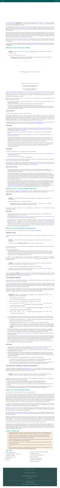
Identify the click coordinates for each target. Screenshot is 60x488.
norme (27, 222)
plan (18, 28)
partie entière (16, 131)
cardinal (36, 326)
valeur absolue (22, 130)
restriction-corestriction (25, 333)
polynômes (9, 222)
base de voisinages (45, 268)
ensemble (38, 145)
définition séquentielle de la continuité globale (21, 413)
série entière (33, 395)
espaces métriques (17, 40)
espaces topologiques (32, 40)
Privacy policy (27, 472)
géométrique (41, 27)
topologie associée (28, 368)
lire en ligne (39, 433)
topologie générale (39, 123)
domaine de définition (42, 128)
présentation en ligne (22, 437)
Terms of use (30, 477)
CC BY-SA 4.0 (35, 475)
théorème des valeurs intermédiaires (35, 44)
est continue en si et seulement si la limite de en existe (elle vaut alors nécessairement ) (30, 91)
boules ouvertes (49, 368)
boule (16, 217)
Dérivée (7, 460)
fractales (17, 36)
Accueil (2, 1)
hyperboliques (36, 129)
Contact (32, 469)
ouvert (23, 269)
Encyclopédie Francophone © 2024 (30, 484)
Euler (7, 394)
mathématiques (11, 22)
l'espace (23, 28)
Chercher (57, 1)
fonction (41, 22)
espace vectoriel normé (26, 216)
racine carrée (21, 170)
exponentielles (23, 129)
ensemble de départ (38, 348)
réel (25, 51)
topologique (33, 22)
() (11, 327)
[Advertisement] (30, 14)
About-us (28, 469)
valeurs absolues (47, 222)
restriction (29, 274)
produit (39, 163)
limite (7, 236)
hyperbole (16, 319)
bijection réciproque (31, 354)
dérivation (41, 220)
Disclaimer (33, 472)
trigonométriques (44, 129)
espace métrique (20, 190)
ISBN (10, 437)
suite (9, 144)
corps (32, 164)
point (28, 28)
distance (27, 190)
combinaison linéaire (34, 162)
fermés (13, 144)
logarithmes (30, 129)
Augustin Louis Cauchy (11, 407)
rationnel (43, 138)
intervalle (51, 32)
